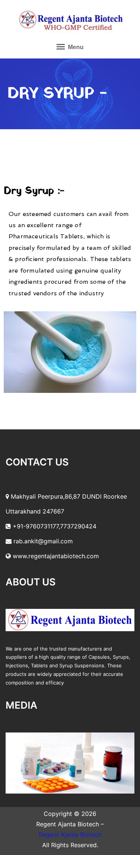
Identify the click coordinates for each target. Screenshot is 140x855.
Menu (75, 47)
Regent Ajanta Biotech (70, 834)
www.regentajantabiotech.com (55, 556)
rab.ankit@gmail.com (42, 541)
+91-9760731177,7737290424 (53, 526)
